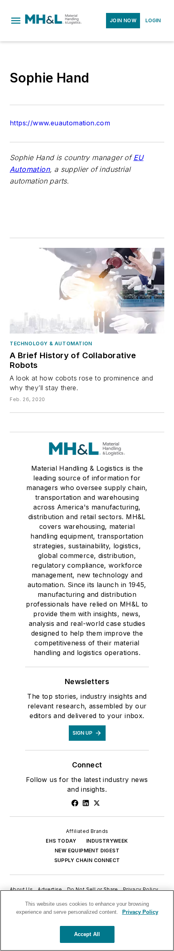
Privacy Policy (141, 889)
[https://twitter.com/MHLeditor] (97, 803)
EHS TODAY (61, 841)
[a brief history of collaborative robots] (87, 291)
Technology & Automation (51, 343)
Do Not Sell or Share (92, 889)
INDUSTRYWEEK (107, 841)
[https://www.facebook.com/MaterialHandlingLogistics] (75, 803)
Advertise (50, 889)
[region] (87, 920)
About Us (21, 889)
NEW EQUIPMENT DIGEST (87, 850)
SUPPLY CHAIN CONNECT (87, 860)
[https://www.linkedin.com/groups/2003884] (86, 803)
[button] (16, 21)
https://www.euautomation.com (60, 123)
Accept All (87, 934)
